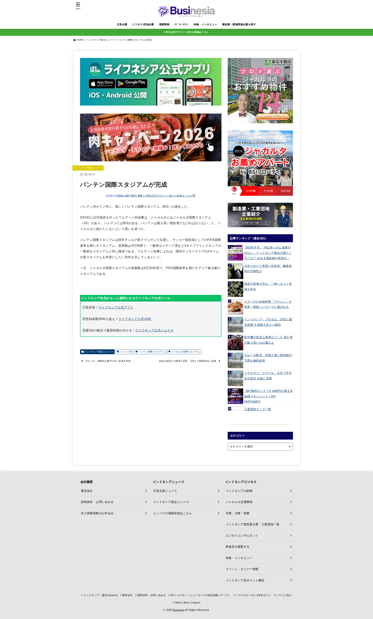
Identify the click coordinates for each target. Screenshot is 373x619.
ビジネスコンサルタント (242, 535)
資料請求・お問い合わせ (97, 502)
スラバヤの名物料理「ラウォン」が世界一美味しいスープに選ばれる (268, 304)
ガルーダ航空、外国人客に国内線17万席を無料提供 (268, 358)
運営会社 (87, 490)
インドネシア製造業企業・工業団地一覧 (253, 524)
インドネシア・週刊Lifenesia (101, 595)
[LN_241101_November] (260, 90)
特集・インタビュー (205, 24)
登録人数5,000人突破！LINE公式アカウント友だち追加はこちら (155, 195)
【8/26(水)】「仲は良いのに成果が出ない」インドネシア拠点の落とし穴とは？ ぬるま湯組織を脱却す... (268, 253)
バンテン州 (126, 351)
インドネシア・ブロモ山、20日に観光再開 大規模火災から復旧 (268, 322)
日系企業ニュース (165, 490)
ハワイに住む (284, 595)
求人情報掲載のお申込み (97, 513)
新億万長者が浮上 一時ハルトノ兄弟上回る (268, 286)
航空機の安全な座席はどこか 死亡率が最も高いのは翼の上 (268, 340)
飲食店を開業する (238, 546)
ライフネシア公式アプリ (115, 307)
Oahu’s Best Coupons (187, 602)
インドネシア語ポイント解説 (245, 580)
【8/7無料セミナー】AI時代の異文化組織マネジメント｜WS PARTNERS (268, 396)
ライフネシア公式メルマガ (154, 330)
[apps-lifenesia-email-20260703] (150, 102)
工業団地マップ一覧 (257, 409)
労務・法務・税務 (238, 513)
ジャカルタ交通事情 (239, 502)
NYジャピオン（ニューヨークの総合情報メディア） (201, 595)
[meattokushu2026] (150, 158)
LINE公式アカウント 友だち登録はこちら (186, 32)
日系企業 (122, 24)
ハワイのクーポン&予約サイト (253, 595)
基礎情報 (164, 24)
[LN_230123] (260, 163)
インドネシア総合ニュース (88, 167)
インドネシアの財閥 (239, 490)
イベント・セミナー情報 (242, 569)
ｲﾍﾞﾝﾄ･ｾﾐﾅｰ (181, 24)
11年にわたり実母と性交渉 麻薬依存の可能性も (268, 268)
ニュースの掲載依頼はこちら (172, 513)
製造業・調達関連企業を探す (239, 24)
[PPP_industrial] (260, 215)
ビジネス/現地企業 (143, 24)
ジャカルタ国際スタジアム (185, 351)
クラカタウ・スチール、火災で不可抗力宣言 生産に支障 (268, 376)
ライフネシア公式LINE (134, 319)
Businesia (179, 610)
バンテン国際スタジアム (151, 351)
